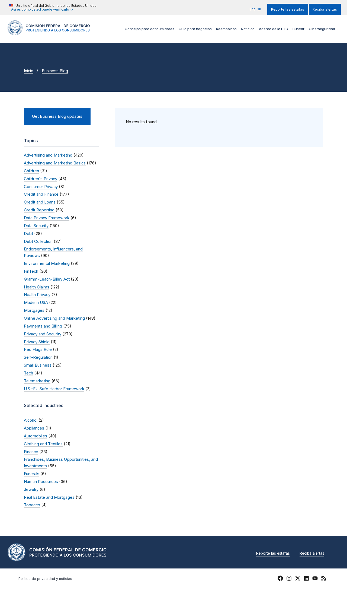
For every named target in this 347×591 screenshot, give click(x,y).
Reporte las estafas (287, 9)
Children (31, 171)
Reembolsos (226, 29)
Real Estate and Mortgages (49, 497)
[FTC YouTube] (315, 579)
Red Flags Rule (38, 349)
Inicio (28, 70)
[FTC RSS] (323, 579)
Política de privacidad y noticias (45, 579)
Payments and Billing (43, 326)
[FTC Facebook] (280, 579)
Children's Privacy (40, 178)
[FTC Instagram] (289, 579)
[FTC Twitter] (297, 578)
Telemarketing (37, 381)
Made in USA (36, 302)
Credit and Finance (41, 194)
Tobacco (32, 505)
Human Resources (41, 481)
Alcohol (30, 420)
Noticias (248, 29)
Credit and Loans (40, 202)
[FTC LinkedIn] (306, 579)
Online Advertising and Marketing (54, 318)
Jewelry (31, 489)
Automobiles (35, 436)
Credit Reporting (39, 210)
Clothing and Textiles (43, 443)
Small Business (38, 365)
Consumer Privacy (41, 186)
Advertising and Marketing (48, 155)
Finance (31, 451)
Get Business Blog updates (57, 116)
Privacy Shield (37, 341)
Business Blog (55, 70)
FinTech (31, 271)
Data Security (36, 225)
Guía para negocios (195, 29)
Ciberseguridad (322, 29)
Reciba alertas (325, 9)
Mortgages (34, 310)
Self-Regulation (38, 357)
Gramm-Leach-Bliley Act (47, 279)
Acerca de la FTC (273, 29)
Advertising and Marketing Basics (55, 163)
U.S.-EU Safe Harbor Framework (54, 388)
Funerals (31, 473)
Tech (28, 373)
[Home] (49, 32)
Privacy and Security (42, 334)
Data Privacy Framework (46, 217)
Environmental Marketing (47, 263)
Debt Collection (38, 241)
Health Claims (36, 287)
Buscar (298, 29)
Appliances (34, 428)
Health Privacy (37, 294)
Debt (28, 233)
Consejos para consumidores (149, 29)
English (255, 9)
